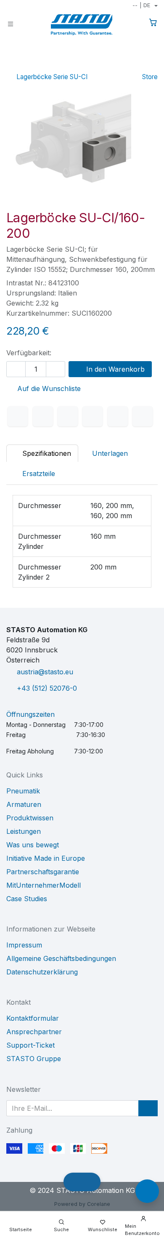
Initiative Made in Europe (45, 858)
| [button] (141, 5)
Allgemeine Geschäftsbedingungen (61, 958)
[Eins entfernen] (16, 369)
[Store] (138, 64)
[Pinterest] (118, 416)
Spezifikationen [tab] (45, 453)
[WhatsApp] (92, 416)
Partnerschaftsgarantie (42, 871)
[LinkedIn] (68, 416)
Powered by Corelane (82, 1204)
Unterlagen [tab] (110, 453)
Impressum (24, 945)
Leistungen (23, 831)
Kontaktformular (32, 1018)
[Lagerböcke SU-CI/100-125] (125, 64)
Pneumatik (23, 791)
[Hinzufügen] (55, 369)
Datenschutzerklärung (42, 972)
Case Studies (26, 898)
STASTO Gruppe (33, 1058)
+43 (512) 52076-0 (47, 688)
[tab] (34, 473)
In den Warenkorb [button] (114, 369)
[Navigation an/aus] (10, 23)
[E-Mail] (142, 416)
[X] (43, 416)
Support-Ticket (30, 1045)
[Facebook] (18, 416)
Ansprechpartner (34, 1031)
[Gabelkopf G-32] (152, 64)
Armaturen (23, 804)
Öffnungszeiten (30, 714)
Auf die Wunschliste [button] (48, 388)
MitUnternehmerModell (43, 885)
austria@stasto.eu (45, 672)
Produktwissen (29, 818)
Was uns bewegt (32, 845)
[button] (148, 1108)
